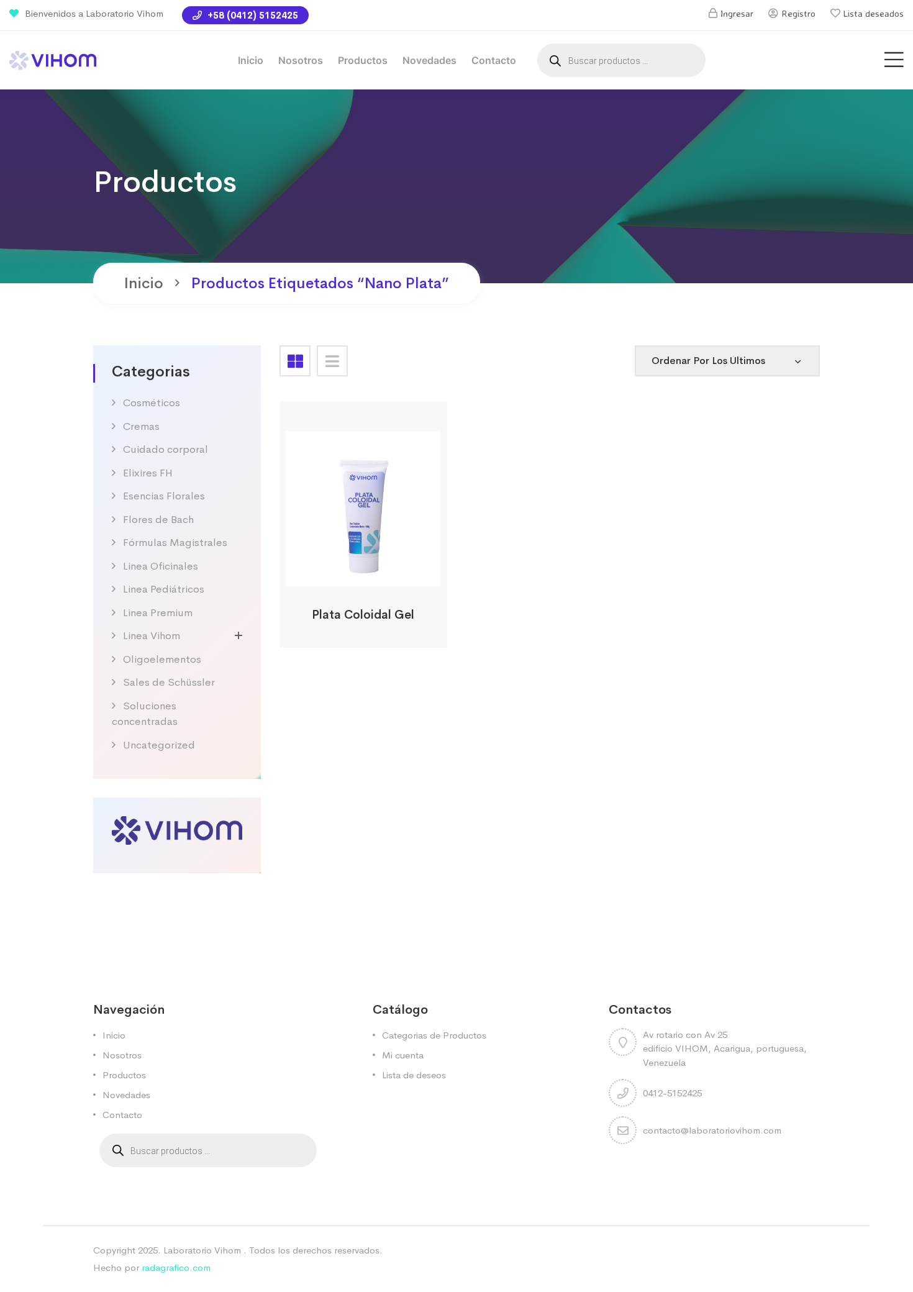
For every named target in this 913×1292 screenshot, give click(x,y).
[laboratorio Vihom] (52, 59)
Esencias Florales (164, 496)
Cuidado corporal (165, 449)
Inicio (250, 60)
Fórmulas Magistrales (175, 542)
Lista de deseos (414, 1075)
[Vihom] (177, 829)
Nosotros (300, 60)
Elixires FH (148, 473)
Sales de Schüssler (169, 682)
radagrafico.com (176, 1267)
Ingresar (736, 13)
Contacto (493, 60)
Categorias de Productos (434, 1035)
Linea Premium (158, 612)
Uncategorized (159, 745)
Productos (363, 60)
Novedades (429, 60)
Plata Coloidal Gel (363, 614)
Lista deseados (873, 13)
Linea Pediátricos (163, 589)
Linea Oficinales (160, 566)
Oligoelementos (162, 659)
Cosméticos (151, 402)
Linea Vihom (151, 635)
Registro (798, 13)
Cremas (141, 426)
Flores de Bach (158, 519)
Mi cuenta (403, 1055)
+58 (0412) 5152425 (251, 15)
